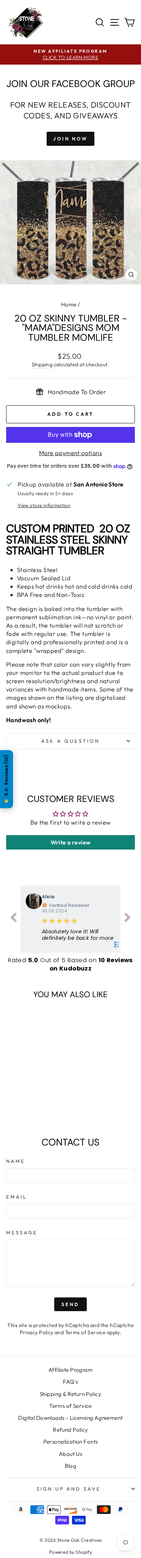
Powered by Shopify (70, 1552)
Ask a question (70, 741)
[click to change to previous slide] (13, 918)
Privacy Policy (37, 1332)
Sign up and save (69, 1489)
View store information (44, 505)
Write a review (71, 842)
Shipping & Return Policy (70, 1394)
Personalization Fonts (70, 1441)
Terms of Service (85, 1332)
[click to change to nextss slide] (127, 918)
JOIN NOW (70, 138)
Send (70, 1304)
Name (15, 1161)
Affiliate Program (70, 1369)
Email (16, 1197)
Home (69, 304)
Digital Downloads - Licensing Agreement (70, 1417)
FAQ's (70, 1381)
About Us (70, 1453)
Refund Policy (70, 1429)
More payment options (70, 453)
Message (22, 1232)
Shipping (42, 364)
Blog (71, 1465)
